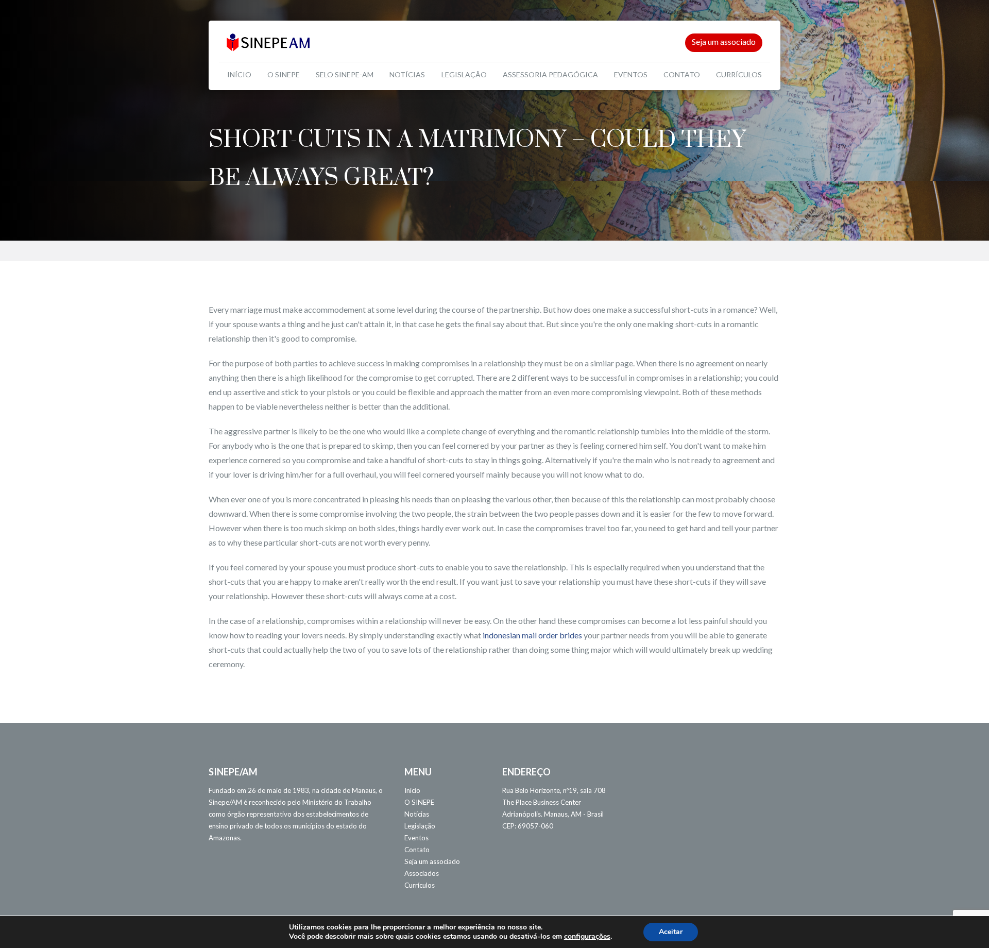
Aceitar (671, 932)
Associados (421, 873)
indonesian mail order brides (532, 635)
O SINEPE (283, 74)
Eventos (630, 74)
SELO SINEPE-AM (344, 74)
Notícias (407, 74)
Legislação (464, 74)
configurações (587, 936)
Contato (681, 74)
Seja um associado (724, 41)
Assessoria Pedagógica (550, 74)
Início (239, 74)
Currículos (739, 74)
